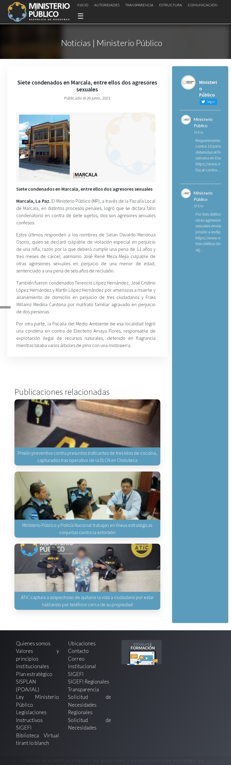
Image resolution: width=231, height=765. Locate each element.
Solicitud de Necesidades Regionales (89, 704)
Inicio (82, 5)
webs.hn (194, 761)
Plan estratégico (34, 674)
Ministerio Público (203, 122)
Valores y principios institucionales (37, 658)
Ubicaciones (82, 643)
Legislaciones (31, 712)
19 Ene (198, 132)
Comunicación (202, 5)
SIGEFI (76, 674)
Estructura (170, 5)
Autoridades (106, 5)
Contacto (78, 651)
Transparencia (139, 5)
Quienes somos (33, 643)
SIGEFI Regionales (88, 681)
